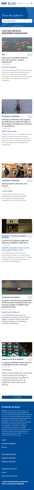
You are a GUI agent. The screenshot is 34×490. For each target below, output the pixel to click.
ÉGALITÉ (4, 447)
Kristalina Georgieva (9, 67)
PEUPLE (4, 472)
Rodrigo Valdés (17, 250)
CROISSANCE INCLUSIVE (9, 469)
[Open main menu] (31, 3)
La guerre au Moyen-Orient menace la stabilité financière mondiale (16, 363)
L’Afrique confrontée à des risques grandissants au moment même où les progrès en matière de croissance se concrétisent (17, 123)
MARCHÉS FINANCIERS (9, 458)
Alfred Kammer (7, 191)
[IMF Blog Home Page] (8, 3)
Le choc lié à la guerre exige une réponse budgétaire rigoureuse (15, 241)
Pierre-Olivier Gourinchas (11, 312)
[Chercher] (27, 3)
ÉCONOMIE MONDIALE (9, 454)
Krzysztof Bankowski (9, 248)
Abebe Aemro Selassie (9, 131)
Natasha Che (22, 248)
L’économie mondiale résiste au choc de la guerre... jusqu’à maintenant (15, 60)
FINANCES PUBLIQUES (9, 462)
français (20, 3)
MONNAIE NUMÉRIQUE (9, 444)
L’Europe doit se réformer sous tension (14, 185)
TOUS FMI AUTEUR (9, 21)
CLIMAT (4, 440)
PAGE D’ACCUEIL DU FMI (9, 476)
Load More (17, 397)
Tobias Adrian (7, 370)
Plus (19, 435)
